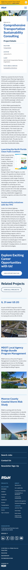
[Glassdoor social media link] (17, 538)
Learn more (15, 3)
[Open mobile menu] (25, 7)
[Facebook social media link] (7, 538)
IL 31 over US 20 (10, 302)
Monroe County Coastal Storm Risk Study (11, 401)
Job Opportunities (11, 273)
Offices (3, 533)
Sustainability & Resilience (10, 68)
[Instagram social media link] (12, 538)
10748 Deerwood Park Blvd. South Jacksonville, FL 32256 (9, 529)
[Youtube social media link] (21, 538)
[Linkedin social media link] (3, 538)
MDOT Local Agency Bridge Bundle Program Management (13, 350)
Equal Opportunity (5, 555)
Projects (7, 22)
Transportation (7, 48)
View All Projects (11, 289)
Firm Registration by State (7, 558)
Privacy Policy (4, 550)
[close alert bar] (26, 2)
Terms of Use (4, 552)
